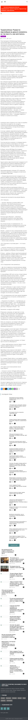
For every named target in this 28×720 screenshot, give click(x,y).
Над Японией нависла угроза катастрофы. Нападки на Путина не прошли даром (17, 457)
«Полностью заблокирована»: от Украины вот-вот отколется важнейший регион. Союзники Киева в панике (18, 501)
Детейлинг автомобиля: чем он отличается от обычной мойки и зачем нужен (16, 515)
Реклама (14, 698)
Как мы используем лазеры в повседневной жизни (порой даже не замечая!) (18, 471)
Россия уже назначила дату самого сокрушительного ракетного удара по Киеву (18, 442)
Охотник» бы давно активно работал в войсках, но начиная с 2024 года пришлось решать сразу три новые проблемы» (18, 465)
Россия (19, 698)
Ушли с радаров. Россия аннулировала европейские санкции (17, 485)
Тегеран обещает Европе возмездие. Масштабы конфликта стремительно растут (17, 420)
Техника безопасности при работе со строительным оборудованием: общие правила (18, 522)
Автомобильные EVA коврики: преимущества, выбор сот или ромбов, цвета (16, 398)
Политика (8, 698)
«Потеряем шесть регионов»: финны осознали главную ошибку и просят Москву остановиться (17, 406)
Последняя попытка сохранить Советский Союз (16, 413)
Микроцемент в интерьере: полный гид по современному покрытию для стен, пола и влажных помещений (18, 479)
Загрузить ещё (14, 545)
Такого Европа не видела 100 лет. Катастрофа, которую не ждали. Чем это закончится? (17, 537)
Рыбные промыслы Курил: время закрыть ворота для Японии (17, 493)
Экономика (3, 36)
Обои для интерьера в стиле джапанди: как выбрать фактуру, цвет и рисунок (18, 435)
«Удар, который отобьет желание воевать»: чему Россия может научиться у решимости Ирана (17, 428)
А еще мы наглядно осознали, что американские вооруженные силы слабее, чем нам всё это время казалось (17, 450)
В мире (2, 698)
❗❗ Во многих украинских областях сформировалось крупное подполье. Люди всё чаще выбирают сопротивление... (13, 9)
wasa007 (9, 38)
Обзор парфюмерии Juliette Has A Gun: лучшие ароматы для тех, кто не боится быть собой (18, 530)
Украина (3, 700)
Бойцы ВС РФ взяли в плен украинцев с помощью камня (18, 507)
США (24, 698)
